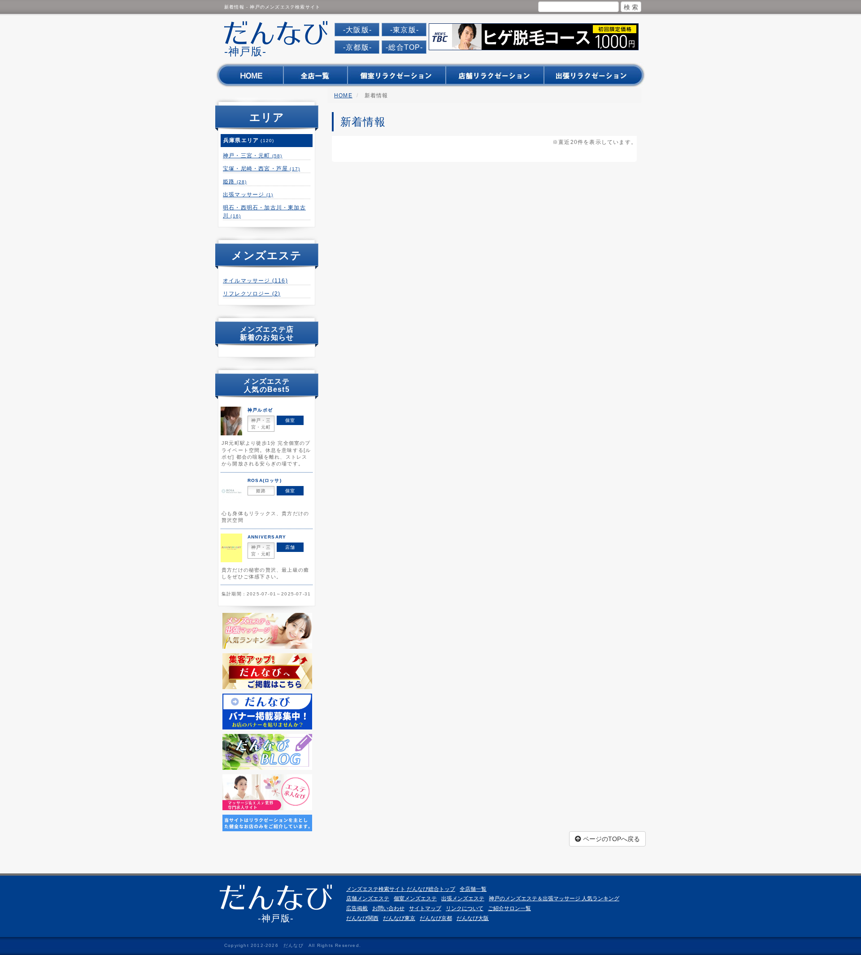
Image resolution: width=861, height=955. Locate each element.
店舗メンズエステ (367, 898)
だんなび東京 (399, 918)
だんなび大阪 (473, 918)
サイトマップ (425, 908)
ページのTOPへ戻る (610, 838)
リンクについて (464, 908)
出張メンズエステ (462, 898)
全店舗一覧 (473, 889)
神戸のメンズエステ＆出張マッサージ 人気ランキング (554, 898)
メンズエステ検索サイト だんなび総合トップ (400, 889)
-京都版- (357, 47)
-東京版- (404, 30)
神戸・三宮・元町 (253, 155)
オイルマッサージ (255, 281)
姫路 (235, 181)
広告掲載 (357, 908)
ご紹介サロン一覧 (509, 908)
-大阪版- (357, 30)
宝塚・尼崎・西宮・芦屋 (261, 168)
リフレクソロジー (251, 294)
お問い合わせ (388, 908)
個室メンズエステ (415, 898)
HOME (343, 95)
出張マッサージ (248, 194)
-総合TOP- (404, 47)
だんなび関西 (362, 918)
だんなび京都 (436, 918)
